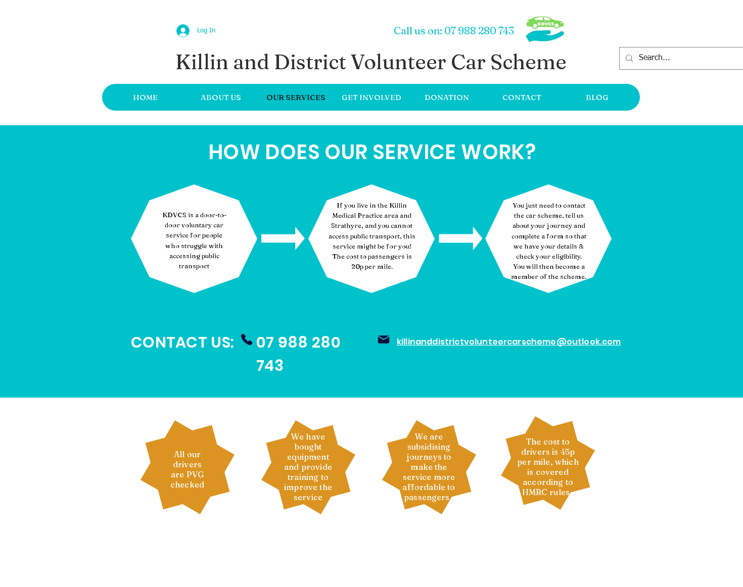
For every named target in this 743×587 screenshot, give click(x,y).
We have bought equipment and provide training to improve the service (308, 466)
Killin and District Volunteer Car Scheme (371, 61)
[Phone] (246, 339)
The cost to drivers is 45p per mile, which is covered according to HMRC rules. (547, 466)
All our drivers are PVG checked (187, 469)
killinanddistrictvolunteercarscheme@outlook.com (509, 342)
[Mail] (383, 339)
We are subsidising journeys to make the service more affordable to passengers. (428, 466)
